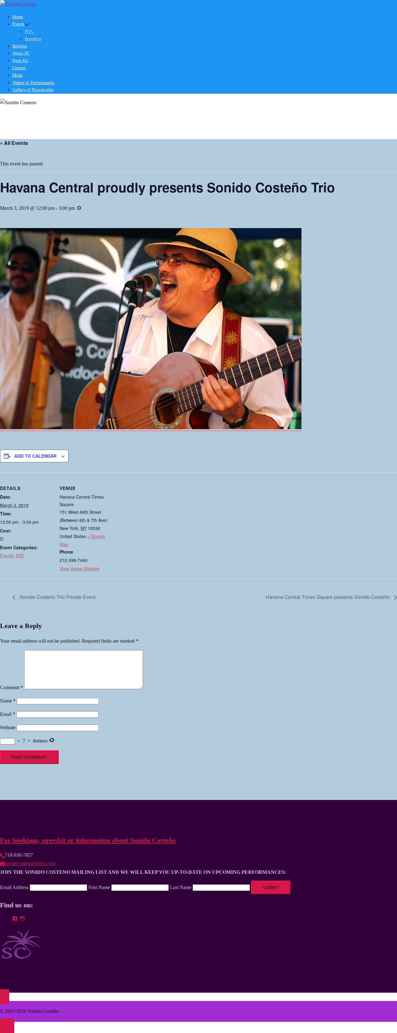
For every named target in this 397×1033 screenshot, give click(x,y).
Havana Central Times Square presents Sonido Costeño (328, 596)
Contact (19, 67)
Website (8, 727)
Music (17, 75)
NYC (29, 31)
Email (7, 714)
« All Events (14, 142)
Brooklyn (33, 38)
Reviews (19, 46)
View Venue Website (80, 568)
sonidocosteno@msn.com (30, 863)
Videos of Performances (33, 82)
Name (8, 700)
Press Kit (20, 60)
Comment (11, 687)
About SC (21, 53)
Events (6, 555)
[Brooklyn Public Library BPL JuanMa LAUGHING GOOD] (150, 427)
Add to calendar (35, 456)
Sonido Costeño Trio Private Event (57, 596)
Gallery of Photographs (32, 90)
